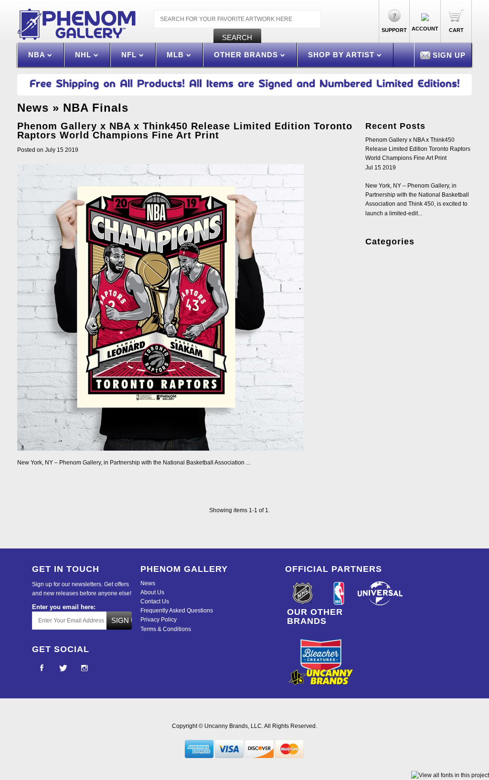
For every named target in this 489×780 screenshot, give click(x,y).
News (33, 107)
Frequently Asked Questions (176, 610)
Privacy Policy (158, 619)
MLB (176, 55)
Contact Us (154, 601)
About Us (152, 592)
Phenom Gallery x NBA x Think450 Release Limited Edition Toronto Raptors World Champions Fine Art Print (184, 130)
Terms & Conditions (165, 629)
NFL (130, 55)
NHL (84, 55)
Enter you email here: (64, 607)
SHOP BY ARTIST (342, 55)
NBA (37, 55)
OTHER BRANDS (247, 55)
